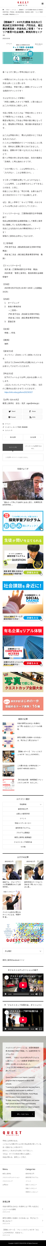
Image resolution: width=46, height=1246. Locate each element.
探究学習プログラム (23, 828)
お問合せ (5, 1185)
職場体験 (25, 427)
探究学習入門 (23, 809)
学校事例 (23, 804)
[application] (23, 985)
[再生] (5, 994)
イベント (8, 424)
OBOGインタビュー (32, 1192)
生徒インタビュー (31, 1188)
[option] (23, 489)
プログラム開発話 (23, 833)
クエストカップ (8, 1181)
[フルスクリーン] (40, 994)
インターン (8, 427)
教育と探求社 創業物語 (23, 837)
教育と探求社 (7, 1173)
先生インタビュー (31, 1185)
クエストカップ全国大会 (23, 842)
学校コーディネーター (23, 823)
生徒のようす (23, 468)
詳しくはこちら (23, 1114)
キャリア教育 (17, 427)
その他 (23, 847)
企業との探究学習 (23, 814)
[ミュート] (36, 994)
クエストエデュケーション (11, 1177)
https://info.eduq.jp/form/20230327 (18, 392)
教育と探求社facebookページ (13, 960)
